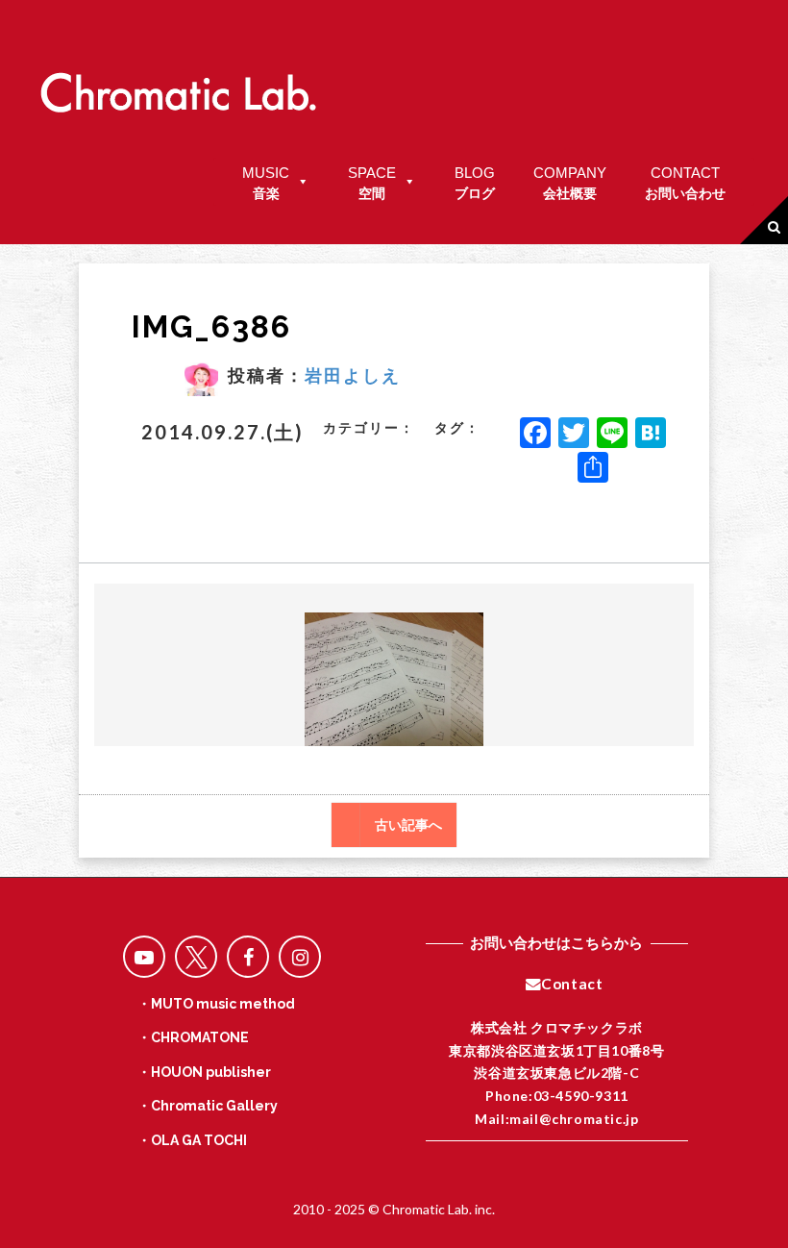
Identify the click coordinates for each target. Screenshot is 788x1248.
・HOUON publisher (204, 1072)
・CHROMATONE (193, 1037)
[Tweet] (196, 957)
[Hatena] (650, 434)
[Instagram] (300, 957)
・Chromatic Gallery (207, 1105)
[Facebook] (535, 434)
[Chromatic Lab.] (178, 84)
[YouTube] (144, 957)
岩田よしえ (353, 375)
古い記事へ (408, 825)
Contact (572, 983)
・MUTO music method (216, 1003)
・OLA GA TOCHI (192, 1140)
